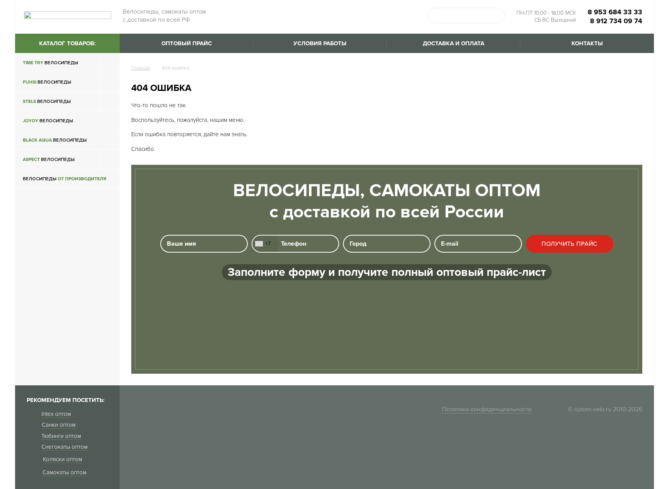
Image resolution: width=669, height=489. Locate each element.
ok (497, 15)
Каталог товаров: (67, 43)
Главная (140, 68)
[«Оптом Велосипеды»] (67, 17)
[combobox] (265, 243)
